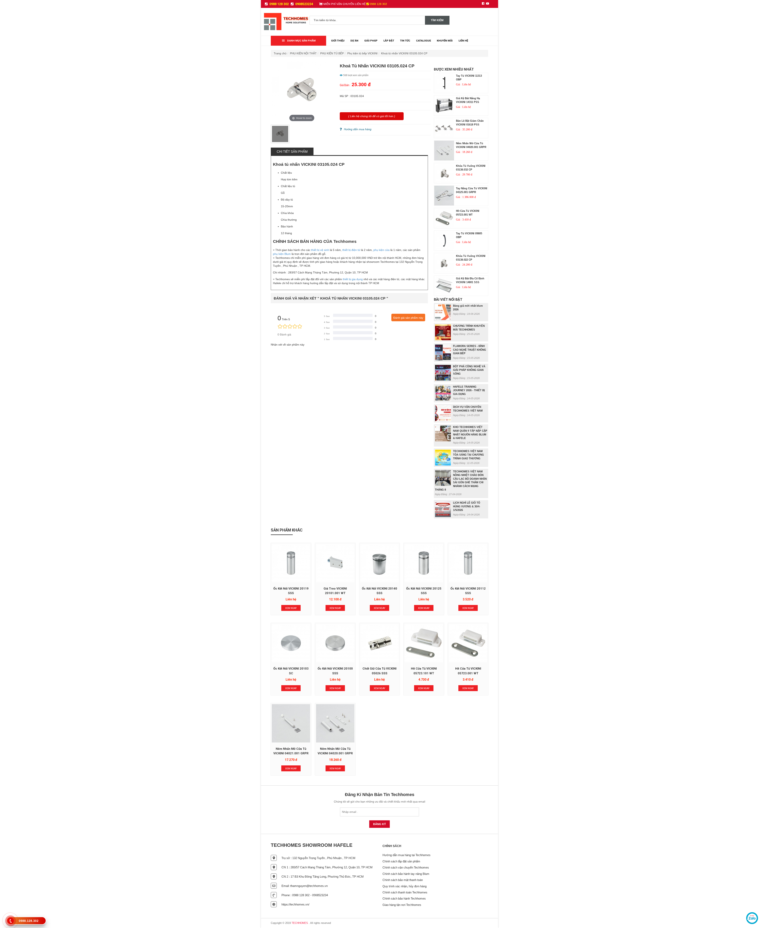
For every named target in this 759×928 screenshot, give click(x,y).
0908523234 (304, 4)
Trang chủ (280, 53)
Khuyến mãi (445, 40)
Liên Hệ (463, 40)
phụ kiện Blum (282, 253)
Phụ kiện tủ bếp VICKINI (362, 53)
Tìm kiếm (437, 20)
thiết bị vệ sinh (320, 250)
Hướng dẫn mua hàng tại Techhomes (406, 855)
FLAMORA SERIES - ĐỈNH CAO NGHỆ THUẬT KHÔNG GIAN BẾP (469, 350)
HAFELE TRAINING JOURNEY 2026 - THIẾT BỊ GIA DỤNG (469, 390)
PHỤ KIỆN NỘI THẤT (303, 53)
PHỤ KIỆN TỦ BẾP (332, 53)
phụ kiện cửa (381, 250)
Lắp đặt (388, 40)
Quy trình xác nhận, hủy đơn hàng (404, 886)
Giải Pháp (371, 40)
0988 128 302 (279, 4)
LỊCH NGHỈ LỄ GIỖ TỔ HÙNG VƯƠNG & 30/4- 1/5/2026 (466, 506)
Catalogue (423, 40)
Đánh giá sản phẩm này (408, 317)
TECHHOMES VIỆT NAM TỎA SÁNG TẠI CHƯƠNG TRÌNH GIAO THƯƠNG (468, 455)
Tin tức (405, 40)
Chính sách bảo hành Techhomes (404, 898)
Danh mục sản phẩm (301, 40)
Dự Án (354, 40)
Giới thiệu (338, 40)
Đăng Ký (379, 824)
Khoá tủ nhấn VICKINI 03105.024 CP (404, 53)
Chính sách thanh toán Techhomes (404, 892)
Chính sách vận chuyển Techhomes (405, 867)
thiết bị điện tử (351, 250)
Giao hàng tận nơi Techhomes (401, 904)
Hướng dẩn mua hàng (357, 129)
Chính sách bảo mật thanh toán (402, 880)
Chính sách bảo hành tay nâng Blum (405, 873)
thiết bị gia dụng (353, 279)
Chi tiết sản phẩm (292, 151)
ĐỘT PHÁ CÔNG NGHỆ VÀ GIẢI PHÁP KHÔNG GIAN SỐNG (469, 370)
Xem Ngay (291, 608)
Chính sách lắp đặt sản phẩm (401, 861)
